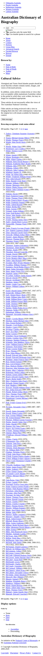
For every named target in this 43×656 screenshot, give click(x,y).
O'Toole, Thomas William (16, 431)
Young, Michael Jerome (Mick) (18, 138)
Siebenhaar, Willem (13, 312)
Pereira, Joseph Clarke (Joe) (16, 422)
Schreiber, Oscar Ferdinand (16, 336)
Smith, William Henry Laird (16, 299)
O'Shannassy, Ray (13, 441)
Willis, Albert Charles (14, 159)
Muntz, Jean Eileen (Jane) (16, 510)
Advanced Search (12, 49)
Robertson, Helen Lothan (15, 372)
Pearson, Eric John (13, 426)
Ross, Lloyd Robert (13, 364)
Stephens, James (12, 282)
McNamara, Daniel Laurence (17, 547)
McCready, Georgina (14, 566)
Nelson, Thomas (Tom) (15, 497)
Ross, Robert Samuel (14, 362)
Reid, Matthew (11, 385)
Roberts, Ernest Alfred (14, 375)
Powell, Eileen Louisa (14, 413)
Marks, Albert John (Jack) (16, 588)
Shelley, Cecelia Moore (15, 319)
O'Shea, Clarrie (12, 439)
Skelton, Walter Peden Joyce (17, 308)
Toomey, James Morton (15, 237)
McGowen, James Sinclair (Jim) (18, 558)
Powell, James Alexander (15, 411)
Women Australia (12, 9)
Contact (9, 43)
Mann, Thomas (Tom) (14, 590)
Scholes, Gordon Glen (14, 338)
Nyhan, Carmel (12, 482)
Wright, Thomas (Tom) (15, 140)
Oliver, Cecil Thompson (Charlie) (19, 461)
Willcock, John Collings (15, 170)
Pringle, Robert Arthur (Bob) (17, 392)
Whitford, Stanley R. (14, 172)
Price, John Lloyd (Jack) (15, 396)
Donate (8, 56)
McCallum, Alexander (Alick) (17, 573)
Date (7, 620)
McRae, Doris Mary (13, 538)
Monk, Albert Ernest (14, 519)
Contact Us (36, 653)
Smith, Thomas (12, 304)
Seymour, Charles (13, 329)
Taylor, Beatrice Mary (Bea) (16, 258)
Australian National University (15, 643)
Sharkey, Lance (12, 327)
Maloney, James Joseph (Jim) (17, 592)
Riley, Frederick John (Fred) (16, 381)
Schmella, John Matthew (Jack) (18, 342)
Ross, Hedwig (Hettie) (14, 366)
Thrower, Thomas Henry (15, 239)
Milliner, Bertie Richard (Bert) (17, 525)
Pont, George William (14, 415)
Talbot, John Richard (14, 261)
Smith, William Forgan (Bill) (17, 301)
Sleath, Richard (12, 306)
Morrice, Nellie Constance (16, 514)
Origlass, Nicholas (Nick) (15, 452)
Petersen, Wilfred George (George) (19, 420)
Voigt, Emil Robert (13, 213)
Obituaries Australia (13, 3)
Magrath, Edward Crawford (16, 594)
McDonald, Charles (13, 564)
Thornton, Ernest (12, 241)
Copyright (5, 653)
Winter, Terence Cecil (14, 151)
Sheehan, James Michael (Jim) (17, 321)
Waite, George (11, 209)
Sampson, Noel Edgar (14, 347)
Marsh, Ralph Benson (14, 586)
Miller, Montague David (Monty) (18, 527)
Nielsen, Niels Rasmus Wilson (17, 489)
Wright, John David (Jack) (16, 142)
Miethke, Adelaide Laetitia (16, 534)
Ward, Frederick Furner (15, 196)
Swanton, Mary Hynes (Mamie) (18, 263)
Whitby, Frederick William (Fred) (18, 177)
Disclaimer (14, 653)
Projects (9, 45)
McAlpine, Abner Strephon (16, 575)
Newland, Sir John (13, 495)
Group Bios (10, 47)
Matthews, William (13, 583)
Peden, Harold (11, 424)
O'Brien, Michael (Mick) (15, 476)
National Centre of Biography (27, 641)
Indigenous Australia (13, 7)
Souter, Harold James (14, 291)
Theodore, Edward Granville (17, 252)
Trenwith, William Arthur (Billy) (18, 235)
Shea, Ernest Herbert (14, 323)
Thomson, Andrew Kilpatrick (17, 245)
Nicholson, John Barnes (15, 491)
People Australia (12, 5)
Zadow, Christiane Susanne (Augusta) (20, 134)
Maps (8, 73)
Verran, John (11, 218)
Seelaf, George (11, 334)
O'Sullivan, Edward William (16, 435)
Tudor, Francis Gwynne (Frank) (18, 228)
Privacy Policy (25, 653)
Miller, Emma (11, 530)
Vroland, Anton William (15, 211)
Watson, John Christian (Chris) (17, 190)
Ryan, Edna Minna (13, 353)
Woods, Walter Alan (13, 146)
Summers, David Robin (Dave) (18, 267)
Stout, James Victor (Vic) (15, 271)
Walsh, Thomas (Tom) (14, 198)
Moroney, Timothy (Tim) (15, 517)
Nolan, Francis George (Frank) (18, 487)
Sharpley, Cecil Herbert (15, 325)
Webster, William (12, 183)
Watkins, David (12, 194)
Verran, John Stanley (14, 215)
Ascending (15, 629)
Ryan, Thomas (11, 351)
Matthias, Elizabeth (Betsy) (16, 581)
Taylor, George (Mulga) (15, 256)
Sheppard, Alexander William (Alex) (20, 314)
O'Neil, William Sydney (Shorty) (18, 459)
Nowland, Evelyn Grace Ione (17, 484)
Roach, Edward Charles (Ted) (17, 377)
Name (8, 65)
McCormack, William (14, 568)
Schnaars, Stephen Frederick (17, 340)
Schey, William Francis (15, 344)
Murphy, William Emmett (15, 508)
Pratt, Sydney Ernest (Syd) (16, 403)
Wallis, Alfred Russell (14, 205)
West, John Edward (13, 179)
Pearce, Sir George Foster (16, 428)
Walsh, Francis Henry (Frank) (17, 200)
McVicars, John (12, 536)
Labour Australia (12, 12)
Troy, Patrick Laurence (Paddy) (18, 230)
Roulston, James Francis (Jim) (17, 360)
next (26, 129)
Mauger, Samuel (12, 579)
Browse (9, 53)
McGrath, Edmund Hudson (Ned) (19, 555)
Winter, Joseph (11, 155)
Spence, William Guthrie (15, 286)
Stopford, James (12, 273)
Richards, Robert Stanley (15, 383)
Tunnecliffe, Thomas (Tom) (16, 224)
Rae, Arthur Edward (14, 390)
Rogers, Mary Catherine (15, 370)
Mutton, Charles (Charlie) (16, 504)
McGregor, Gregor (13, 553)
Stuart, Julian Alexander (15, 269)
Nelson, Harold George (15, 499)
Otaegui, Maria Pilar (14, 433)
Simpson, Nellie (12, 310)
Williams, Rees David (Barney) (18, 162)
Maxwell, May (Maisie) (15, 577)
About (8, 40)
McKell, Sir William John (15, 549)
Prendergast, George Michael (17, 398)
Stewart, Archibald (13, 280)
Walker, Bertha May (13, 207)
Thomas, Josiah (12, 250)
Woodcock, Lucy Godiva (15, 149)
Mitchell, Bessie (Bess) (15, 521)
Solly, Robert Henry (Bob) (16, 295)
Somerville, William (13, 293)
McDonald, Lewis (13, 562)
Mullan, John (11, 512)
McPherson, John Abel (14, 540)
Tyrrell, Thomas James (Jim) (17, 220)
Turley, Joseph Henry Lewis (16, 222)
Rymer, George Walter (14, 349)
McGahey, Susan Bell (14, 560)
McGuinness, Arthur (14, 551)
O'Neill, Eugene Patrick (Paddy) (18, 456)
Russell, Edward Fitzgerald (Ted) (18, 357)
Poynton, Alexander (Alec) (16, 407)
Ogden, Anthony (12, 469)
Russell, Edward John (14, 355)
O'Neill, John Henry (14, 454)
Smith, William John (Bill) (16, 297)
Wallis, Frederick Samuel (15, 202)
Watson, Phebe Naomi (14, 187)
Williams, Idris (11, 166)
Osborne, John (11, 446)
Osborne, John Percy (14, 443)
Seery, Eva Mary (12, 332)
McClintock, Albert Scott (15, 570)
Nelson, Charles (12, 502)
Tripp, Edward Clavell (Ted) (17, 233)
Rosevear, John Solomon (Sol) (17, 368)
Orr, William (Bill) (13, 450)
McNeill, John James (14, 542)
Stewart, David (12, 278)
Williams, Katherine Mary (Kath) (18, 164)
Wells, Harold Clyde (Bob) (16, 181)
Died (7, 618)
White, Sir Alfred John (14, 174)
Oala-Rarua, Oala (12, 480)
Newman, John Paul (14, 493)
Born (8, 615)
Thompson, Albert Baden (15, 248)
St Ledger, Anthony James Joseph (19, 276)
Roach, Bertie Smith (14, 379)
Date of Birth (11, 67)
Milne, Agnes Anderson (15, 523)
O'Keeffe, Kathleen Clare (15, 465)
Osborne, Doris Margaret (15, 448)
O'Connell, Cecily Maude (16, 474)
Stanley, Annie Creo (13, 284)
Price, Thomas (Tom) (14, 394)
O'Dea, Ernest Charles (14, 471)
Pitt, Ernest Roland (13, 418)
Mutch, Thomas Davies (15, 506)
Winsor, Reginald (12, 157)
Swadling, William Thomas (16, 265)
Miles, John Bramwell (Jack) (17, 532)
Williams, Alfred (12, 168)
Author (8, 71)
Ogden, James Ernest (14, 467)
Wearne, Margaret (13, 185)
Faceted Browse (12, 51)
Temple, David (11, 254)
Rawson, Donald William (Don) (18, 388)
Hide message (7, 119)
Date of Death (11, 69)
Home (8, 38)
